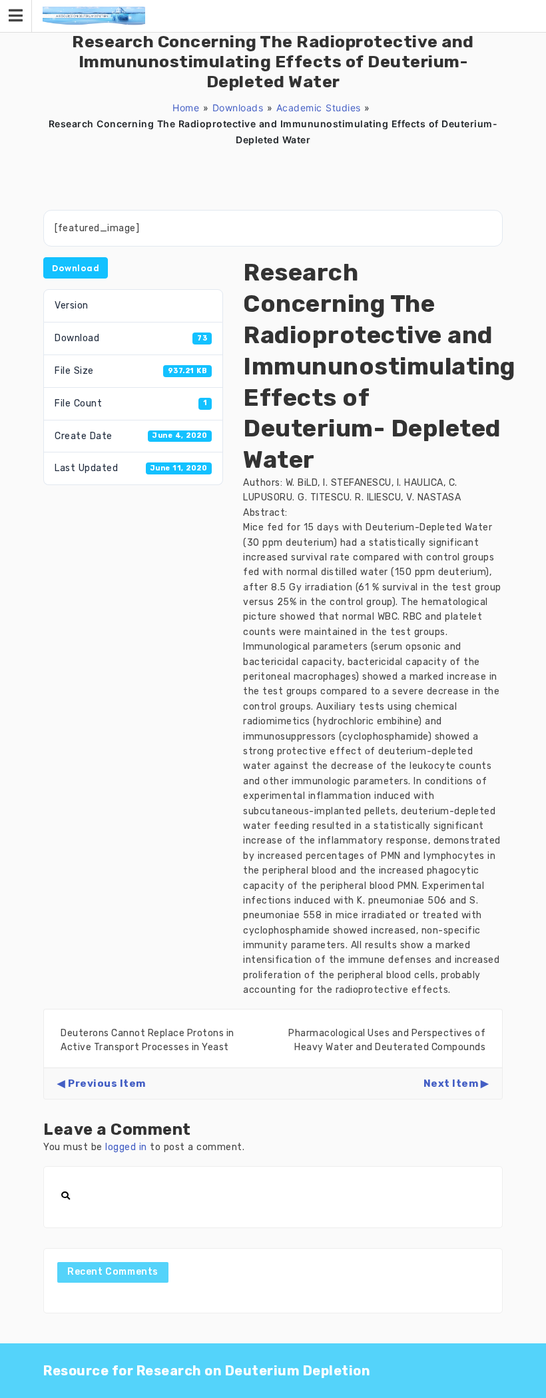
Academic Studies (318, 107)
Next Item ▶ (456, 1083)
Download (75, 268)
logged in (126, 1147)
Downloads (238, 107)
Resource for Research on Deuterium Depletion (206, 1371)
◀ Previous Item (101, 1083)
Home (185, 107)
